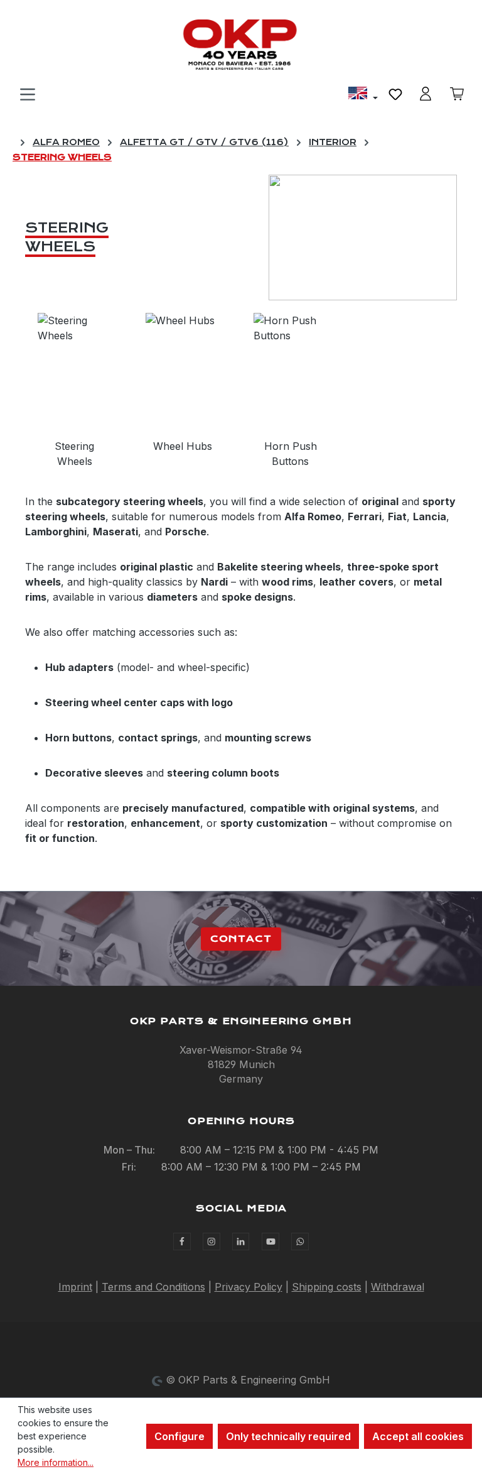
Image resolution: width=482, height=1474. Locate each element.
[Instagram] (211, 1241)
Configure (179, 1436)
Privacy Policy (248, 1286)
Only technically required (288, 1436)
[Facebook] (182, 1241)
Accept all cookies (418, 1436)
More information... (56, 1462)
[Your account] (425, 93)
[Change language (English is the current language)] (363, 95)
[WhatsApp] (300, 1241)
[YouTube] (270, 1241)
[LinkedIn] (241, 1241)
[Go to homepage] (241, 44)
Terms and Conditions (153, 1286)
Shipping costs (327, 1286)
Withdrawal (397, 1286)
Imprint (75, 1286)
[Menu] (27, 93)
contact (241, 938)
